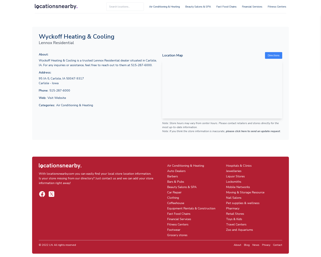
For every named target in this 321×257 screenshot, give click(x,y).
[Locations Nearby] (60, 6)
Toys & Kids (234, 219)
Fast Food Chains (226, 7)
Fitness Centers (277, 7)
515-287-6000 (59, 91)
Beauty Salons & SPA (198, 7)
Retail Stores (235, 214)
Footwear (173, 230)
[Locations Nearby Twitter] (42, 194)
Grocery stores (177, 235)
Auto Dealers (176, 171)
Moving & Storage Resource (245, 192)
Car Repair (174, 192)
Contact (277, 245)
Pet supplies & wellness (242, 203)
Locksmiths (233, 182)
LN (51, 245)
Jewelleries (233, 171)
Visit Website (56, 98)
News (255, 245)
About (237, 245)
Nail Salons (233, 198)
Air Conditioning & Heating (164, 7)
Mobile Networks (238, 187)
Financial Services (252, 7)
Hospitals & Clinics (239, 166)
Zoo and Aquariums (239, 230)
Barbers (172, 176)
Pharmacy (232, 208)
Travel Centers (236, 224)
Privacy (266, 245)
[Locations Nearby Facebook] (51, 194)
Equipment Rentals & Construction (191, 208)
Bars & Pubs (175, 182)
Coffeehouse (175, 203)
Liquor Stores (235, 176)
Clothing (173, 198)
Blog (247, 245)
